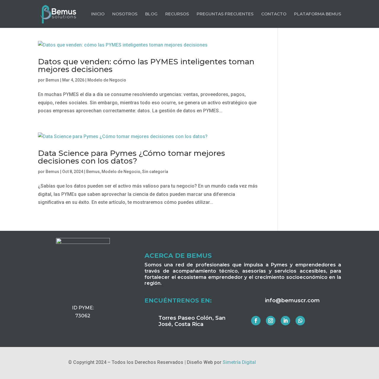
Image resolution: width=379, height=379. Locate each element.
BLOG (151, 14)
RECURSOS (177, 14)
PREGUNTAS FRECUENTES (225, 14)
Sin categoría (155, 171)
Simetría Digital (239, 362)
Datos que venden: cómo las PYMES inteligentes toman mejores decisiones (146, 65)
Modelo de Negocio (106, 80)
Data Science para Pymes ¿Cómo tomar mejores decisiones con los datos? (131, 157)
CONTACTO (273, 14)
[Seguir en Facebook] (256, 320)
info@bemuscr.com (292, 300)
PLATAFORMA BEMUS (317, 14)
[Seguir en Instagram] (270, 320)
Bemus (52, 80)
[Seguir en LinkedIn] (285, 320)
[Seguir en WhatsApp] (300, 320)
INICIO (98, 14)
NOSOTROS (124, 14)
